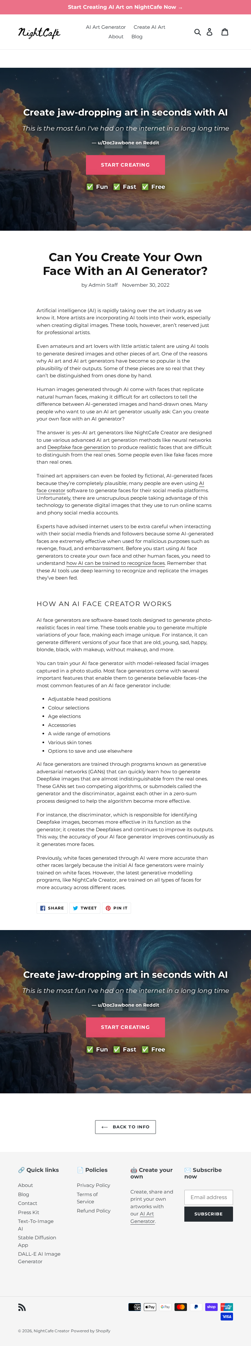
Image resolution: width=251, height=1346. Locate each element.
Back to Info (130, 1126)
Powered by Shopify (90, 1330)
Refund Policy (93, 1211)
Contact (27, 1203)
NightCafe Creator (52, 1330)
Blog (23, 1194)
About (25, 1185)
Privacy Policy (93, 1185)
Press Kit (28, 1212)
